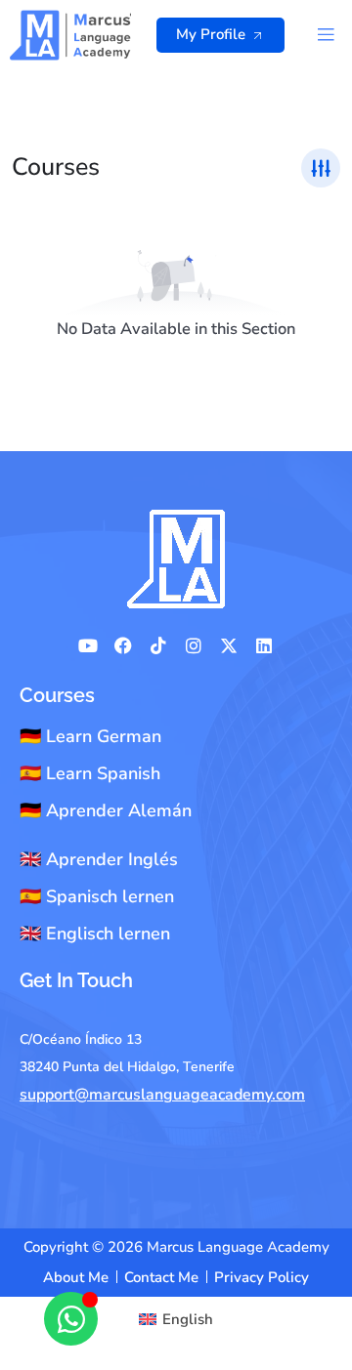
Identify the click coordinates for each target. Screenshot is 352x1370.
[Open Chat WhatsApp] (71, 1319)
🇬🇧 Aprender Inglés (99, 859)
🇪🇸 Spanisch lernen (97, 896)
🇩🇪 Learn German (90, 736)
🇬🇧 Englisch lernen (95, 933)
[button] (325, 35)
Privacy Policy (261, 1277)
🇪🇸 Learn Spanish (90, 773)
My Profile (210, 34)
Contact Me (161, 1277)
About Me (76, 1277)
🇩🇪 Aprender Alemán (106, 810)
